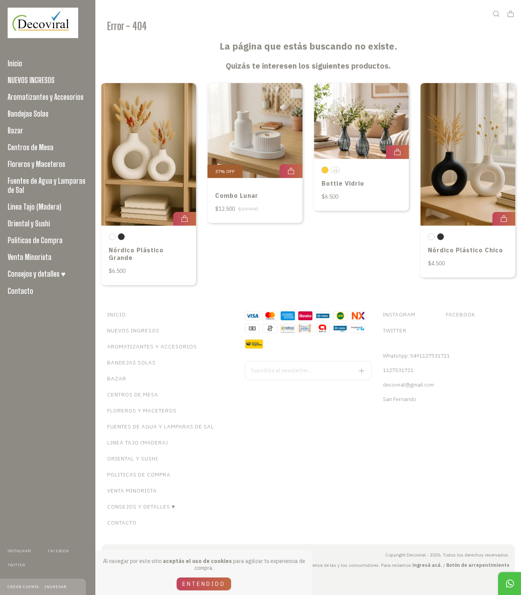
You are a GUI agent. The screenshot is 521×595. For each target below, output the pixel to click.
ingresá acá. (427, 565)
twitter (17, 565)
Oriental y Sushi (29, 223)
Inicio (15, 63)
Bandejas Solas (28, 113)
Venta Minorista (29, 256)
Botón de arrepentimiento (477, 565)
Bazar (15, 130)
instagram (19, 550)
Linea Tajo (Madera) (34, 206)
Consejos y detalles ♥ (37, 273)
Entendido (203, 584)
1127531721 (398, 370)
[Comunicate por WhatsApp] (509, 583)
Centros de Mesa (30, 147)
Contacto (20, 290)
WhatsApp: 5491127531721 (416, 355)
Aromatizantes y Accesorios (46, 96)
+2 (335, 170)
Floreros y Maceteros (36, 163)
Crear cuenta (23, 586)
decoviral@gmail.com (408, 384)
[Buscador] (496, 14)
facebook (58, 550)
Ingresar (56, 586)
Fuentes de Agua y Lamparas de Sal (46, 185)
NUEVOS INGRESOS (31, 80)
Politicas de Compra (35, 240)
